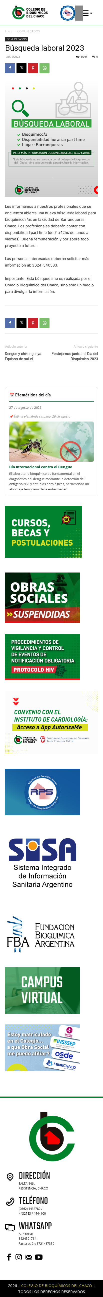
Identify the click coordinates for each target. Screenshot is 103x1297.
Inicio (8, 31)
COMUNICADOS (28, 31)
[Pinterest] (33, 68)
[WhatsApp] (45, 68)
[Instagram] (18, 1257)
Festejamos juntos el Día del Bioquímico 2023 (75, 356)
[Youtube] (38, 1257)
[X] (21, 68)
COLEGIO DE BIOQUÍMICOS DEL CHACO (56, 1285)
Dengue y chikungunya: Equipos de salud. (23, 356)
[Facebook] (10, 68)
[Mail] (28, 1257)
